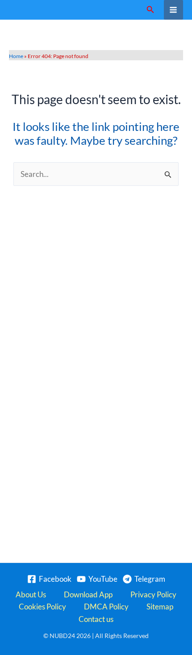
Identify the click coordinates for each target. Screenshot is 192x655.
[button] (150, 9)
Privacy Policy (153, 594)
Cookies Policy (42, 606)
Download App (88, 594)
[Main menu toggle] (174, 10)
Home (16, 56)
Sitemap (159, 606)
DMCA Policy (106, 606)
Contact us (96, 619)
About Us (31, 594)
